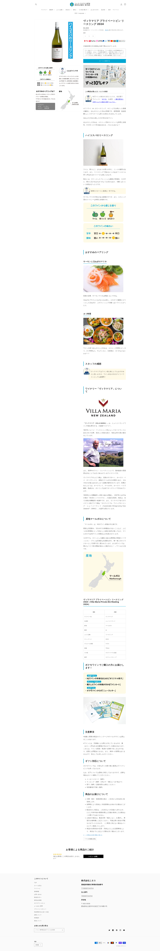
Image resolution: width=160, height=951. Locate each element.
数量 (84, 33)
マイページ (37, 888)
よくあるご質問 (38, 906)
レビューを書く (93, 856)
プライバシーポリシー (40, 909)
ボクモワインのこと (39, 903)
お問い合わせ (38, 894)
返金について (38, 920)
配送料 (106, 30)
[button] (36, 4)
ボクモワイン (123, 945)
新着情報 (36, 891)
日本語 (37, 945)
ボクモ (104, 99)
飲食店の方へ (38, 897)
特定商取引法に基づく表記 (41, 912)
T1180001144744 (87, 888)
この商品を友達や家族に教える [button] (93, 835)
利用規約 (36, 917)
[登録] (62, 930)
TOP (35, 882)
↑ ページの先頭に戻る (90, 839)
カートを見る (38, 885)
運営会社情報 (38, 900)
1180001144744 (87, 896)
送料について (38, 915)
